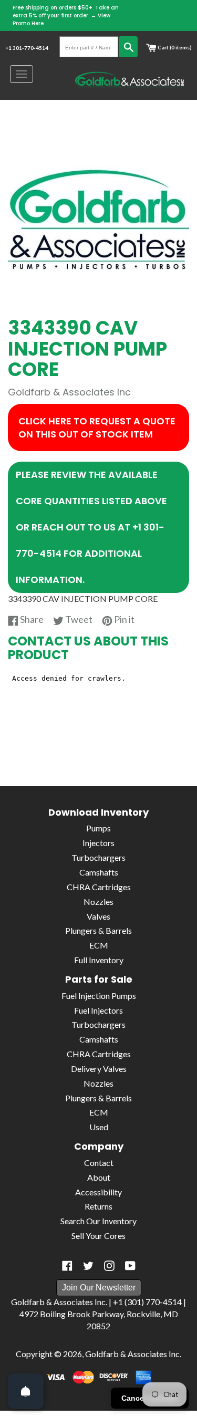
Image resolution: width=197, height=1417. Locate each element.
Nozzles (98, 902)
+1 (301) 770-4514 (147, 1302)
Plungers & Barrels (98, 930)
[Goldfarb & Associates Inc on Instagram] (109, 1265)
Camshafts (98, 872)
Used (98, 1127)
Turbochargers (98, 857)
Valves (98, 916)
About (98, 1177)
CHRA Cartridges (99, 887)
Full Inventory (98, 960)
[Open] (26, 1391)
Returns (98, 1206)
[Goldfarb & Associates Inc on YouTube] (130, 1265)
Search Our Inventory (98, 1221)
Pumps (98, 828)
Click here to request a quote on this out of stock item (96, 427)
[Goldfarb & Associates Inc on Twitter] (88, 1265)
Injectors (98, 843)
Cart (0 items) (174, 47)
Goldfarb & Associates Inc (132, 1354)
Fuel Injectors (98, 1010)
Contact (98, 1163)
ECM (98, 945)
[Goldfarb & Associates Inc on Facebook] (67, 1265)
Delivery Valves (99, 1069)
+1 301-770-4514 (26, 48)
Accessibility (98, 1192)
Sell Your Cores (98, 1236)
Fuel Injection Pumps (98, 996)
